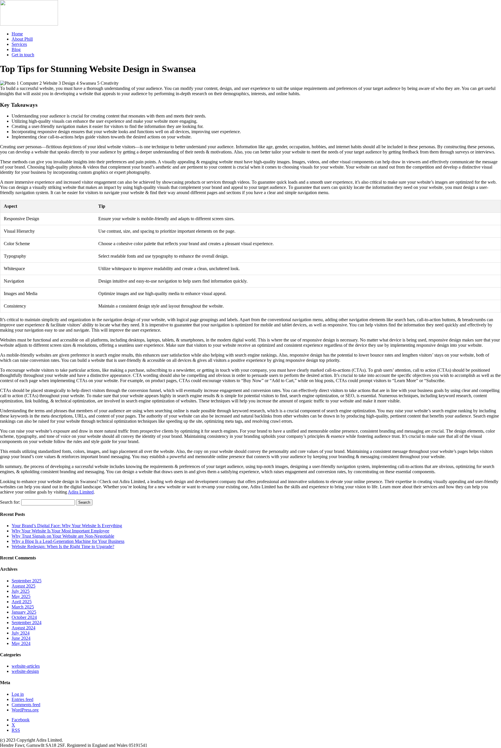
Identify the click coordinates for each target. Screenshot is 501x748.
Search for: (10, 502)
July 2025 (21, 591)
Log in (18, 694)
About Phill (22, 39)
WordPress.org (25, 709)
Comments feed (26, 704)
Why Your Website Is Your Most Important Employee (60, 530)
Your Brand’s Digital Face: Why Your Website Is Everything (67, 525)
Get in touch (23, 54)
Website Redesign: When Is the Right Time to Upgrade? (63, 546)
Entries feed (22, 699)
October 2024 (24, 617)
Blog (16, 49)
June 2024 (21, 638)
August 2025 (23, 585)
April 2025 (22, 601)
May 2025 (21, 596)
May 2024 (21, 643)
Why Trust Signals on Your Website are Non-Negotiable (63, 536)
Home (17, 33)
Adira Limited (81, 491)
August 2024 (23, 627)
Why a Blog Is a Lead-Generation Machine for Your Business (68, 541)
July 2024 (21, 632)
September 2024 (26, 622)
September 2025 (26, 580)
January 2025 (24, 612)
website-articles (26, 666)
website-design (25, 671)
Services (19, 44)
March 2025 (23, 606)
